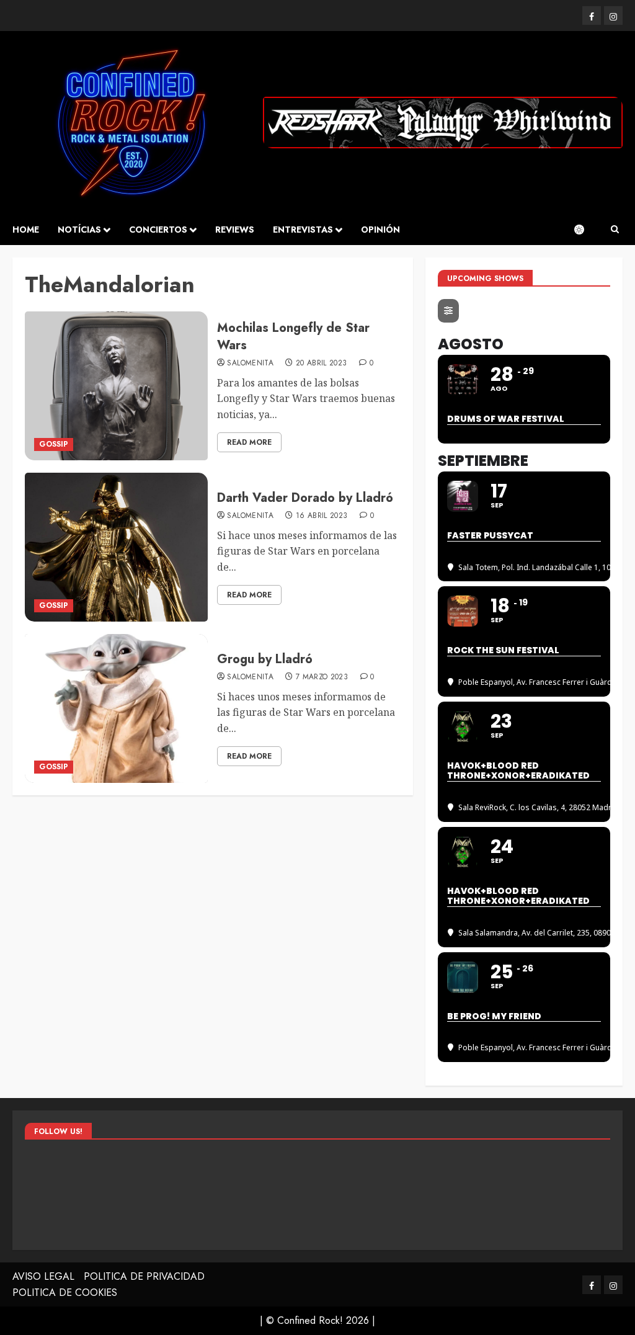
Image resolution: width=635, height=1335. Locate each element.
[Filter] (448, 311)
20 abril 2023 (321, 363)
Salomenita (250, 363)
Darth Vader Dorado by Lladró (305, 498)
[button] (615, 229)
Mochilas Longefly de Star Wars (293, 336)
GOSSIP (53, 444)
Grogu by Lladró (265, 659)
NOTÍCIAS (79, 229)
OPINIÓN (380, 229)
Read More (249, 442)
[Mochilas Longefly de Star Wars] (116, 385)
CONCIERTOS (158, 229)
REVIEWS (234, 229)
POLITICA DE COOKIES (64, 1292)
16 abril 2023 (322, 516)
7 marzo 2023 (322, 677)
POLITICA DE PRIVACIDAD (144, 1276)
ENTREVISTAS (303, 229)
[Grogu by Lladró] (116, 708)
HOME (25, 229)
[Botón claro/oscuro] (585, 229)
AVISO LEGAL (43, 1276)
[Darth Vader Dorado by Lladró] (116, 547)
